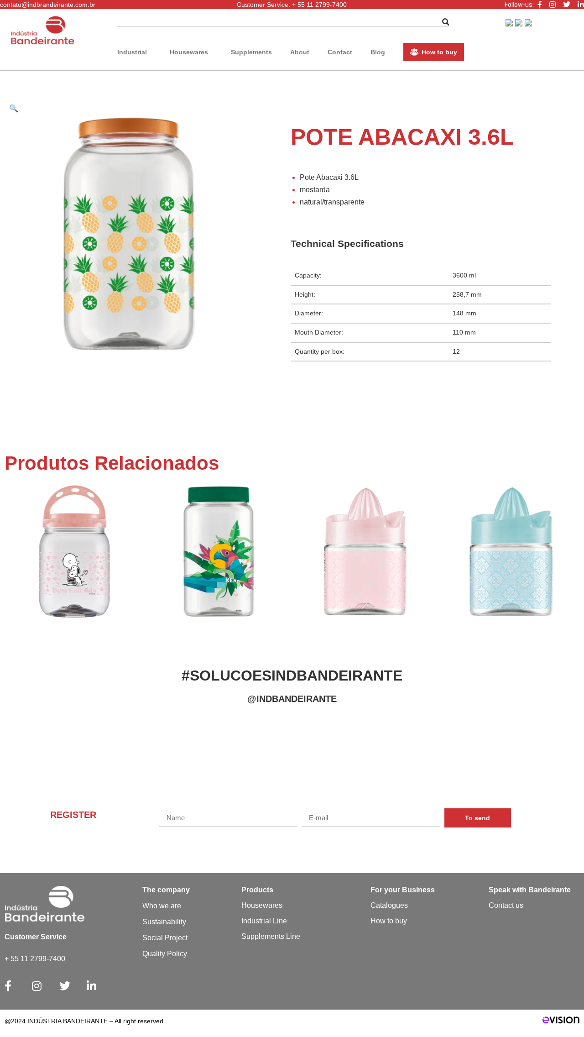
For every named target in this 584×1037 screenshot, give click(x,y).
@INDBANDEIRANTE (292, 699)
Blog (377, 52)
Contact (340, 52)
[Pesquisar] (445, 22)
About (299, 52)
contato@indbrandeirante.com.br (47, 4)
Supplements (251, 52)
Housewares (189, 52)
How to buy (439, 52)
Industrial (132, 52)
